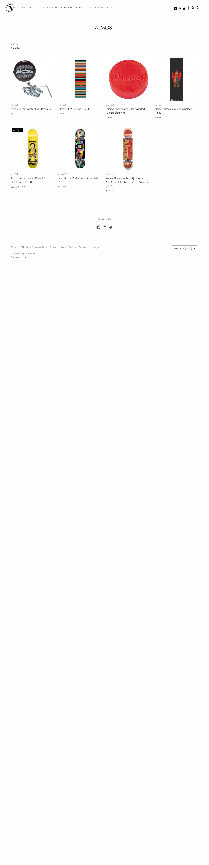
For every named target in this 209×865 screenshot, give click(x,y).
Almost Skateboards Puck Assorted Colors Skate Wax (125, 111)
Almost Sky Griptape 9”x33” (74, 109)
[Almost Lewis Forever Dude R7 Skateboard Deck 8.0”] (33, 149)
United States (183, 248)
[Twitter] (184, 8)
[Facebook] (175, 8)
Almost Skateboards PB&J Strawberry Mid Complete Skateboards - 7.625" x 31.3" (127, 182)
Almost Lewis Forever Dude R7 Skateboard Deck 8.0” (28, 180)
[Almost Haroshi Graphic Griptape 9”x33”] (176, 79)
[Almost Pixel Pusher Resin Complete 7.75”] (80, 149)
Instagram (96, 247)
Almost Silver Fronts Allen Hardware (31, 109)
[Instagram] (180, 8)
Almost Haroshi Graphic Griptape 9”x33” (173, 111)
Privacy (63, 247)
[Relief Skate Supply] (10, 7)
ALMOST (14, 105)
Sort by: (15, 44)
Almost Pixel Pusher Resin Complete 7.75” (78, 180)
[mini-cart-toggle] (203, 7)
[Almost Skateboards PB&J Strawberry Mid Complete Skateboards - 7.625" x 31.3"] (128, 149)
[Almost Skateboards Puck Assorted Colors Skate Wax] (128, 79)
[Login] (197, 7)
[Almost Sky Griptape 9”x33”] (81, 79)
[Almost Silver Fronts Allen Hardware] (33, 79)
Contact (14, 247)
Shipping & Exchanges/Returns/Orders (38, 247)
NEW (23, 7)
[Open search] (192, 7)
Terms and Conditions (78, 247)
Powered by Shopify (19, 257)
